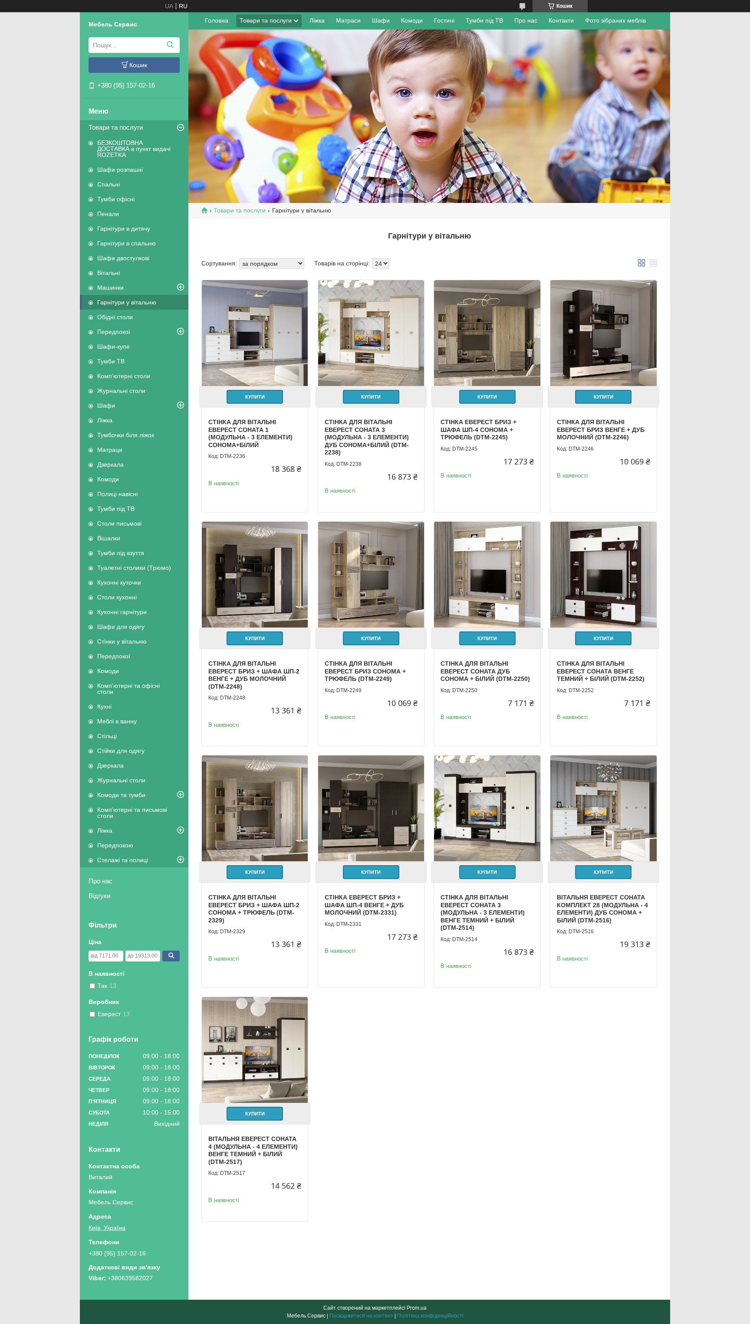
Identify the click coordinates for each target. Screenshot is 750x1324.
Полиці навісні (117, 493)
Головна (216, 20)
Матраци (109, 449)
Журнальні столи (121, 390)
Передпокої (113, 331)
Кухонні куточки (119, 582)
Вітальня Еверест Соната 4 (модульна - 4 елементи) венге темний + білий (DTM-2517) (253, 1150)
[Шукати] (170, 45)
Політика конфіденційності (430, 1316)
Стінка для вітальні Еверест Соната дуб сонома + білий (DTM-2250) (485, 671)
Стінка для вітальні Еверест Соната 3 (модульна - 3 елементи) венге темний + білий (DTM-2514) (483, 912)
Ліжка (104, 420)
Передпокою (115, 845)
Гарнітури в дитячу (123, 228)
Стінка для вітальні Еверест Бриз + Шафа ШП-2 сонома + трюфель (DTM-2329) (253, 909)
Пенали (108, 213)
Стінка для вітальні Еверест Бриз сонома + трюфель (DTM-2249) (365, 671)
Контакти (561, 20)
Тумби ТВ (111, 361)
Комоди (108, 479)
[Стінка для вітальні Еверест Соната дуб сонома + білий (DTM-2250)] (487, 575)
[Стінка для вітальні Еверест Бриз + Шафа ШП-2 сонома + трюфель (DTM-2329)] (255, 808)
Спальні (108, 184)
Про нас (100, 881)
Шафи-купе (113, 346)
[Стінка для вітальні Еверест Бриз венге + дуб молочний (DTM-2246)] (603, 333)
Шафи (106, 405)
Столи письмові (119, 523)
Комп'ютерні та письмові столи (132, 812)
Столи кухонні (117, 597)
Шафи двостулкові (123, 258)
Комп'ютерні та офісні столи (128, 688)
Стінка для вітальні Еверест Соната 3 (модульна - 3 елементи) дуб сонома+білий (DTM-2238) (367, 437)
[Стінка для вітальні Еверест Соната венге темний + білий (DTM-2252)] (603, 575)
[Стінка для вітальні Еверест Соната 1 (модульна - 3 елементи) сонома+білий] (255, 333)
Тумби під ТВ (116, 508)
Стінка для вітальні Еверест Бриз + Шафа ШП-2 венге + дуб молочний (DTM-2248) (253, 675)
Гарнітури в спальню (126, 243)
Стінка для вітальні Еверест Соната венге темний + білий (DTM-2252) (601, 671)
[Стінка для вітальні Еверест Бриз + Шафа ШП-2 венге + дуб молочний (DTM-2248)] (255, 575)
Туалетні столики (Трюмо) (134, 567)
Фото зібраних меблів (615, 20)
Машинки (110, 287)
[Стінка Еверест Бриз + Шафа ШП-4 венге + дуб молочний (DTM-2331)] (371, 808)
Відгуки (99, 895)
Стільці (107, 735)
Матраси (348, 20)
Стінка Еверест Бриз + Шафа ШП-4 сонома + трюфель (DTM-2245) (478, 429)
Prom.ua (417, 1308)
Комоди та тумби (121, 794)
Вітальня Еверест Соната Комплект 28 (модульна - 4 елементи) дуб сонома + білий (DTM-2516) (602, 909)
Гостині (444, 20)
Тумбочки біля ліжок (125, 435)
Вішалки (108, 538)
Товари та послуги (116, 127)
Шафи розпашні (120, 169)
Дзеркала (110, 464)
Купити (255, 396)
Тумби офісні (116, 199)
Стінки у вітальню (122, 641)
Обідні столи (115, 317)
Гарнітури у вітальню (126, 302)
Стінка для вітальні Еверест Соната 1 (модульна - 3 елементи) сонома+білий (250, 433)
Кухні (104, 706)
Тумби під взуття (120, 552)
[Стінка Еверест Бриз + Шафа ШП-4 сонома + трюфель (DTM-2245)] (487, 333)
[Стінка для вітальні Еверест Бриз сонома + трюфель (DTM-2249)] (371, 575)
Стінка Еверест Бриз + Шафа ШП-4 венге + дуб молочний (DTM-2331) (364, 905)
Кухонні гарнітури (122, 611)
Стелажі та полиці (122, 860)
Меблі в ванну (117, 721)
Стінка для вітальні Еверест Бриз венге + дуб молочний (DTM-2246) (601, 429)
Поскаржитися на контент (361, 1316)
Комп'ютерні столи (123, 376)
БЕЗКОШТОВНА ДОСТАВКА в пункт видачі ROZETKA (134, 148)
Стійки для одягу (121, 750)
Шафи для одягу (121, 626)
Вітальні (108, 272)
